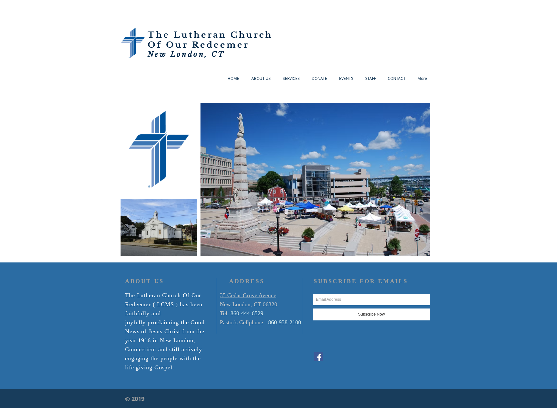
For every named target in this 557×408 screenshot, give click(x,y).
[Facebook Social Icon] (318, 356)
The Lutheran (189, 35)
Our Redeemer (207, 45)
